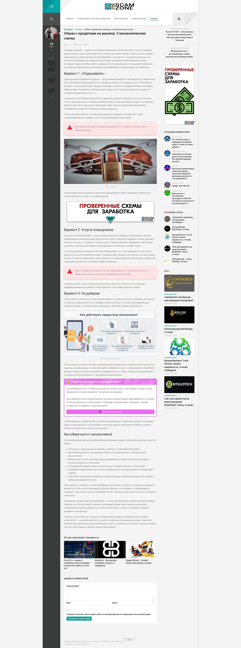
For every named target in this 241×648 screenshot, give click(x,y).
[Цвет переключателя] (51, 6)
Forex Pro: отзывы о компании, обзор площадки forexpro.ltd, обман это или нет (77, 564)
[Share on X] (51, 63)
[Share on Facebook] (51, 72)
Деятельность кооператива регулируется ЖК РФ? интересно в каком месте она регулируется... (183, 198)
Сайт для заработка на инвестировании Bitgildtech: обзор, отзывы (178, 401)
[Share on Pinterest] (51, 82)
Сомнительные (138, 19)
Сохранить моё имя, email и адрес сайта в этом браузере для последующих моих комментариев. (109, 614)
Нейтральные (120, 19)
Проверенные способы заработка (93, 19)
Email (115, 603)
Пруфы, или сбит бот (181, 186)
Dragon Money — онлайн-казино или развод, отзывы (139, 561)
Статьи (153, 19)
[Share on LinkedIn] (51, 93)
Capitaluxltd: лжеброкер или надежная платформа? (182, 219)
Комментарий (73, 586)
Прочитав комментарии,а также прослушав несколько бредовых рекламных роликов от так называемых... (183, 174)
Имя (69, 603)
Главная (69, 19)
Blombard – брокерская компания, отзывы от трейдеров (105, 563)
